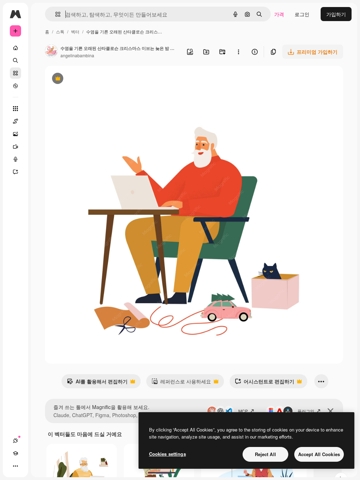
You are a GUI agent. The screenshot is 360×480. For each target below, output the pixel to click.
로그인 (302, 14)
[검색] (15, 60)
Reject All (265, 454)
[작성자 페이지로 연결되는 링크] (51, 52)
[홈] (15, 47)
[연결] (15, 440)
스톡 (60, 31)
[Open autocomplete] (55, 14)
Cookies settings (167, 453)
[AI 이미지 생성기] (15, 134)
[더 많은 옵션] (238, 52)
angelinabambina (77, 55)
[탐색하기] (15, 85)
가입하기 (336, 14)
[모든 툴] (15, 108)
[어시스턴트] (15, 171)
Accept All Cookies (319, 454)
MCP (243, 411)
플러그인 (305, 411)
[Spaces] (15, 121)
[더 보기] (15, 466)
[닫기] (330, 411)
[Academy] (15, 453)
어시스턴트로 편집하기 (264, 383)
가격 (279, 14)
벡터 (75, 31)
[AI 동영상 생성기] (15, 146)
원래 (85, 79)
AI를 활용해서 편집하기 (97, 383)
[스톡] (15, 73)
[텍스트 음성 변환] (15, 159)
